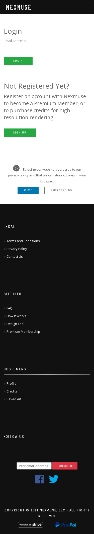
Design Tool (15, 323)
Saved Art (14, 399)
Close (28, 190)
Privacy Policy (61, 190)
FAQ (10, 308)
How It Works (16, 316)
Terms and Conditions (23, 241)
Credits (12, 391)
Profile (12, 383)
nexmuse (19, 7)
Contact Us (15, 256)
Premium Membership (23, 331)
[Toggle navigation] (83, 7)
